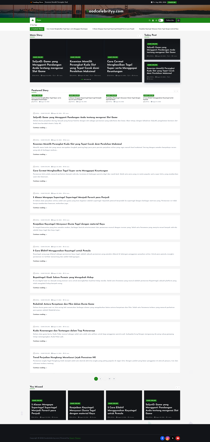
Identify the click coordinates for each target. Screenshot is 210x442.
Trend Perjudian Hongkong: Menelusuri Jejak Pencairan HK (64, 357)
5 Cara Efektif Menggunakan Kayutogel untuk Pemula (162, 29)
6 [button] (90, 79)
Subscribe (170, 20)
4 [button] (87, 79)
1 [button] (81, 79)
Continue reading (39, 127)
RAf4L (37, 75)
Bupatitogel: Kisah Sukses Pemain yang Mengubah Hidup (63, 277)
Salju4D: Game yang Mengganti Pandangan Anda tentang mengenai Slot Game (161, 50)
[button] (138, 36)
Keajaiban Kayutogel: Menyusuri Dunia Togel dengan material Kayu (121, 29)
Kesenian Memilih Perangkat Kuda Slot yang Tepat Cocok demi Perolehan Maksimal (161, 70)
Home (39, 20)
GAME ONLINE (38, 57)
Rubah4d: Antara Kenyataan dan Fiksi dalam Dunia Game (63, 304)
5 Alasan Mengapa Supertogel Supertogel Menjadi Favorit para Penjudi (76, 29)
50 (109, 378)
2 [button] (84, 79)
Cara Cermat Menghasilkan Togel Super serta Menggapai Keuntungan (70, 171)
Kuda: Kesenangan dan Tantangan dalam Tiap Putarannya (64, 331)
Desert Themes (75, 438)
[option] (48, 60)
